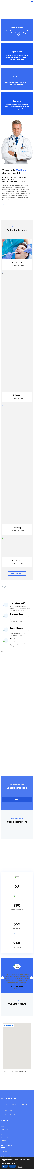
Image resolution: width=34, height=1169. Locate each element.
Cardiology (17, 528)
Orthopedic (17, 395)
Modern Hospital (17, 27)
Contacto (3, 1140)
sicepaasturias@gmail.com (6, 1115)
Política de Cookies (6, 1157)
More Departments (16, 573)
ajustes (13, 1163)
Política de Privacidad (7, 1154)
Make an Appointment (17, 859)
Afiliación (3, 1135)
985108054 (6, 1110)
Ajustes (20, 1166)
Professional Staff (17, 603)
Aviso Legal (4, 1151)
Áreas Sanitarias (5, 1129)
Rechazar (12, 1166)
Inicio (2, 1126)
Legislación (4, 1132)
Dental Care (17, 263)
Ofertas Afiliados (6, 1138)
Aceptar (4, 1166)
